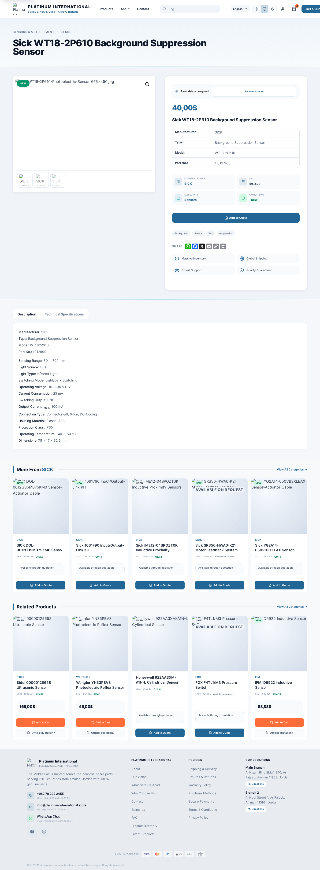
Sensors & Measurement (33, 32)
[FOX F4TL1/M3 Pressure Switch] (219, 678)
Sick (210, 233)
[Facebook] (32, 831)
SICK (188, 183)
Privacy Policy (198, 817)
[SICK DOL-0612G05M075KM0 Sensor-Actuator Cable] (41, 535)
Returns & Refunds (202, 777)
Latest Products (143, 834)
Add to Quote (43, 585)
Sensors (68, 32)
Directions (258, 783)
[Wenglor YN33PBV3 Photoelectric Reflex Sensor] (100, 678)
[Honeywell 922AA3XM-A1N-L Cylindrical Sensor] (160, 678)
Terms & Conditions (203, 809)
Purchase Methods (202, 793)
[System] (264, 9)
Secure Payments (201, 801)
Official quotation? (43, 732)
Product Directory (144, 826)
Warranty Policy (200, 785)
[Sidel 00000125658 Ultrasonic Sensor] (41, 678)
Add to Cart (43, 722)
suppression (225, 233)
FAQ (134, 817)
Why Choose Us (143, 793)
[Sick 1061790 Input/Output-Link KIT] (100, 535)
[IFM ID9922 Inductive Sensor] (279, 678)
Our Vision (139, 777)
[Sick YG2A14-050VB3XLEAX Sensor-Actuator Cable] (279, 535)
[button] (147, 84)
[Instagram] (44, 831)
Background (181, 233)
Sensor (198, 233)
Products (106, 9)
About (125, 9)
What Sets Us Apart (145, 785)
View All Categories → (292, 469)
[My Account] (283, 9)
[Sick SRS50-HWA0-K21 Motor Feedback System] (219, 535)
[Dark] (272, 9)
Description (27, 314)
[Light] (256, 9)
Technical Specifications (64, 314)
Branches (138, 809)
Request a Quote (254, 91)
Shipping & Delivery (203, 769)
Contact (143, 9)
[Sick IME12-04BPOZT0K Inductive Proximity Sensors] (160, 535)
